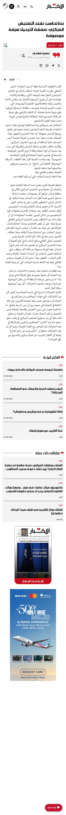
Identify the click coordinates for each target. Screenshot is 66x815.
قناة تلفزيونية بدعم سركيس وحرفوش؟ (37, 411)
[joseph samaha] (5, 6)
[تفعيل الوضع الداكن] (32, 6)
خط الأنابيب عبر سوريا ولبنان (45, 430)
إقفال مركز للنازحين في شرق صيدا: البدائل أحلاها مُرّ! (36, 511)
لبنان (60, 45)
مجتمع (51, 45)
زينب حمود (59, 519)
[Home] (55, 6)
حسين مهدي (41, 53)
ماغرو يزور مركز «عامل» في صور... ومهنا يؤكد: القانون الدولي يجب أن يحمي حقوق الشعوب (33, 489)
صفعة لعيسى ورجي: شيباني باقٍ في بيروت (35, 369)
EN (25, 6)
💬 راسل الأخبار (53, 807)
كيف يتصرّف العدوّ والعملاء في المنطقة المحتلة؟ (36, 390)
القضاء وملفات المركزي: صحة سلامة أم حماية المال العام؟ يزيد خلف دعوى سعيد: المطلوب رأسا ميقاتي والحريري (33, 467)
